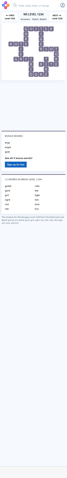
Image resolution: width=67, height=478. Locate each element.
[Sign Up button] (63, 5)
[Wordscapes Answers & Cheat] (5, 5)
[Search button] (15, 5)
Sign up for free (15, 164)
